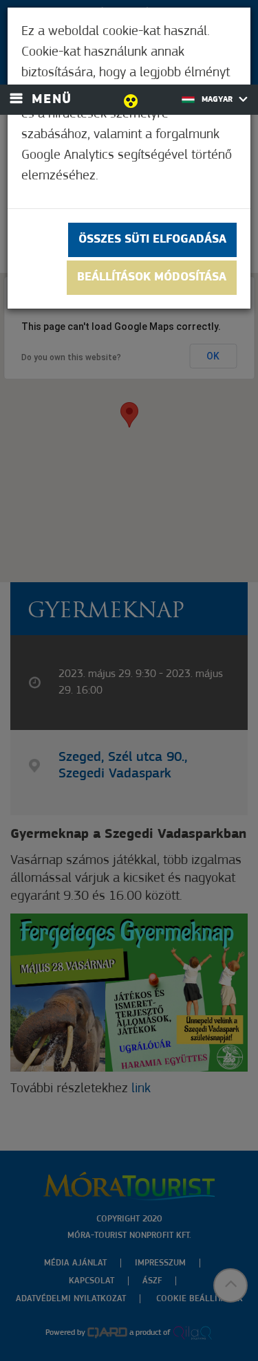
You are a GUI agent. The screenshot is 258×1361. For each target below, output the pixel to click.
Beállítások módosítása (151, 278)
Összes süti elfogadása (152, 240)
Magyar (218, 100)
